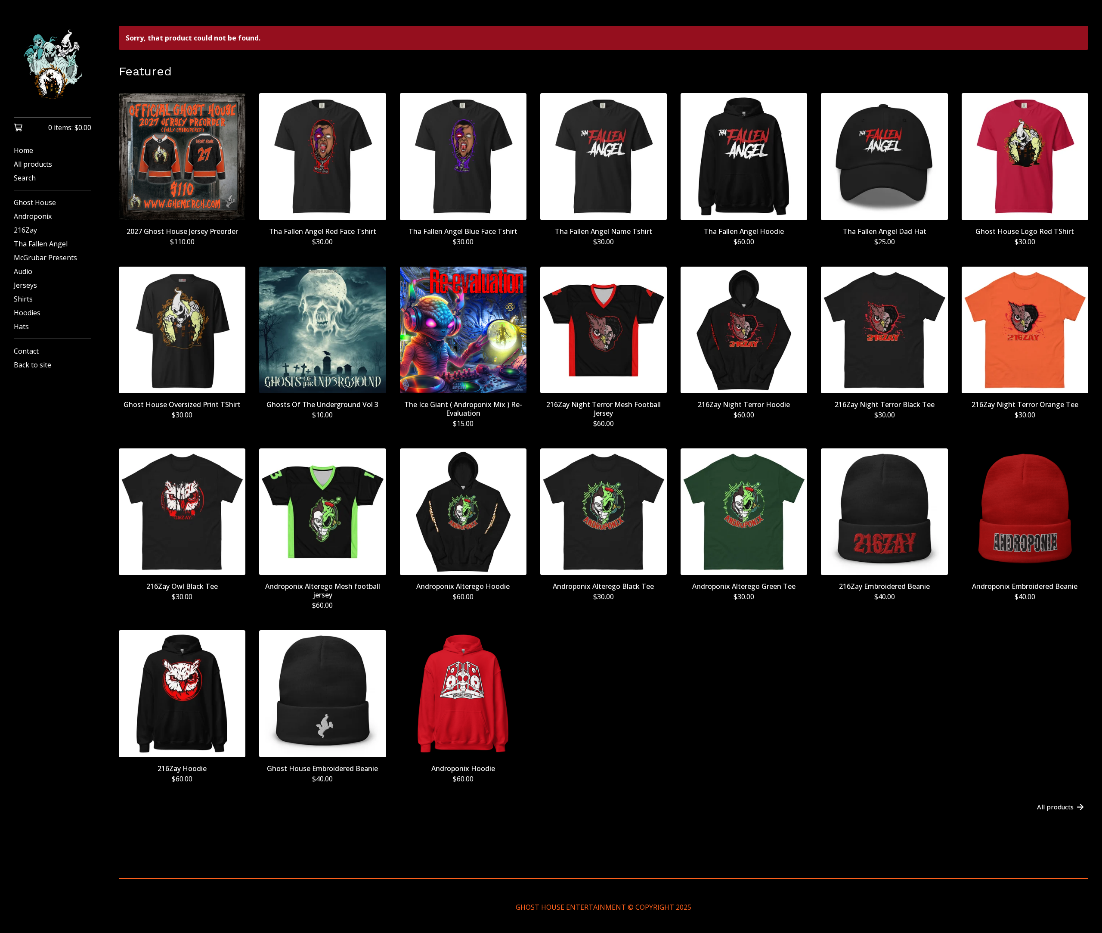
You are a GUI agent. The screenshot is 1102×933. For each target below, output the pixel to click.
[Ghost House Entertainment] (52, 64)
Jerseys (25, 285)
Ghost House (35, 202)
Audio (23, 271)
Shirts (23, 299)
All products (33, 164)
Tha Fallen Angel (41, 244)
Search (25, 178)
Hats (21, 326)
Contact (26, 351)
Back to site (32, 365)
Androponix (33, 216)
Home (23, 150)
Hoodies (27, 312)
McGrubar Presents (45, 257)
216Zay (25, 230)
